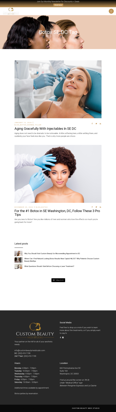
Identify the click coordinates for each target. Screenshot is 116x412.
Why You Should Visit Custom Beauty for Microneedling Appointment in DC (52, 254)
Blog (16, 125)
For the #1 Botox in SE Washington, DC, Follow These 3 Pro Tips (57, 213)
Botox (23, 125)
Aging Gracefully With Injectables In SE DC (45, 129)
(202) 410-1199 (24, 353)
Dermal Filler (34, 125)
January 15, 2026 (23, 122)
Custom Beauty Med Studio (86, 408)
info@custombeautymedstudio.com (29, 350)
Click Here (58, 5)
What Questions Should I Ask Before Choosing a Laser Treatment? (49, 266)
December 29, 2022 (23, 207)
